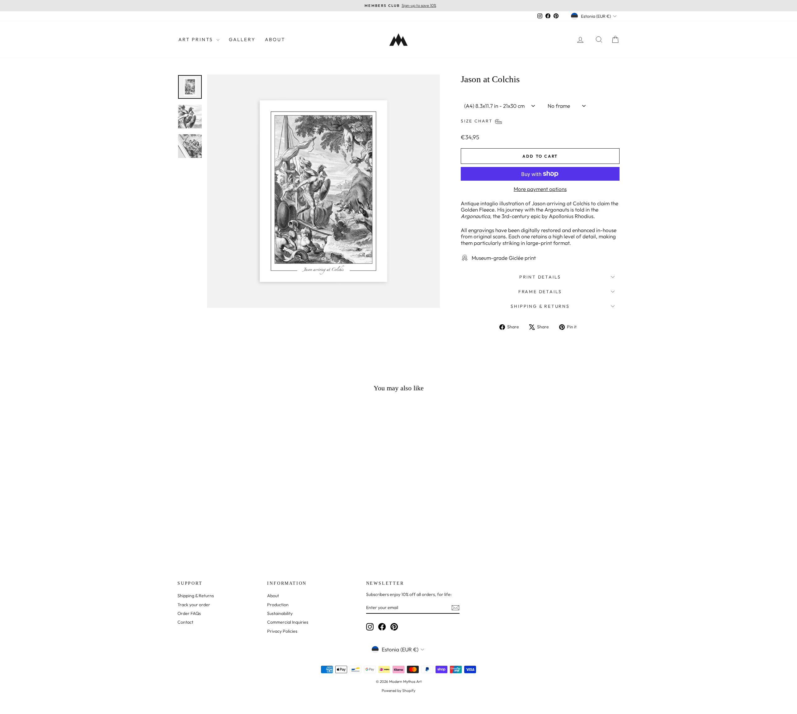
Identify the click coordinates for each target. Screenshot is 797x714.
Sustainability (280, 613)
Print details (540, 277)
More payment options (540, 189)
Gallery (242, 39)
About (275, 39)
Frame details (540, 291)
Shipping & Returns (540, 306)
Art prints (196, 39)
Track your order (193, 604)
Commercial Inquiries (287, 622)
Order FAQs (189, 613)
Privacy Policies (282, 631)
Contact (185, 622)
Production (278, 604)
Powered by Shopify (398, 690)
